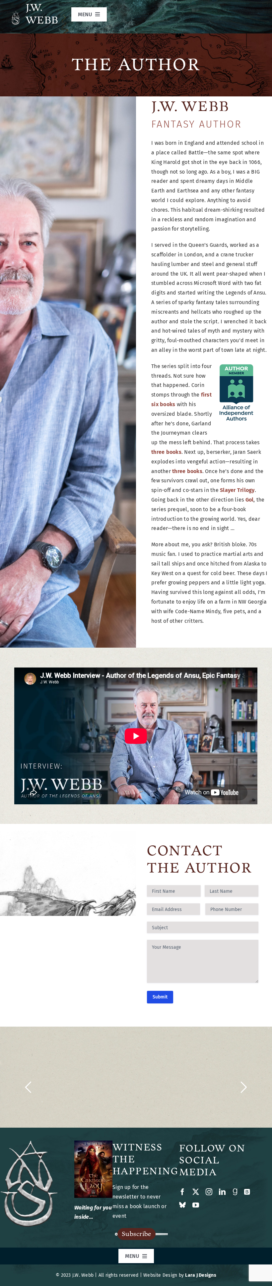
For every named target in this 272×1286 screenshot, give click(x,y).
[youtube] (195, 1205)
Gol (249, 500)
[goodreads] (235, 1192)
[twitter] (195, 1192)
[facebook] (182, 1192)
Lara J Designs (200, 1275)
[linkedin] (222, 1192)
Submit (160, 997)
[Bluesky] (182, 1205)
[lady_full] (93, 1143)
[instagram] (209, 1192)
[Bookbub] (247, 1192)
